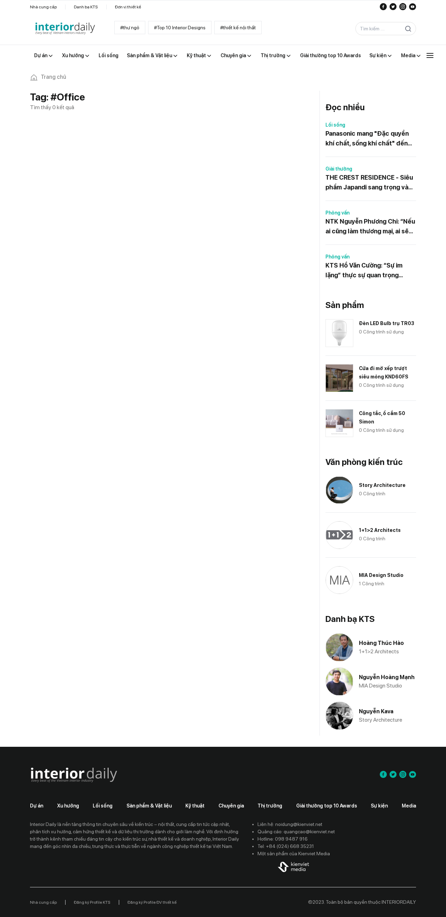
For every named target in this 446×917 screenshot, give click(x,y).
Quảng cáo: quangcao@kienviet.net (296, 831)
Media (409, 806)
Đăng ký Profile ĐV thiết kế (152, 902)
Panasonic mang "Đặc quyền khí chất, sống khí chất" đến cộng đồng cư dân (367, 139)
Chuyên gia (231, 806)
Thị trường (269, 806)
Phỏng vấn (337, 213)
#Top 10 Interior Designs (180, 27)
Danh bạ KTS (86, 7)
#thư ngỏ (129, 27)
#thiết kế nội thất (238, 27)
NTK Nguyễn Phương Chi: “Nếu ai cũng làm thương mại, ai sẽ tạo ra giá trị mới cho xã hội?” (370, 227)
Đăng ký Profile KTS (92, 902)
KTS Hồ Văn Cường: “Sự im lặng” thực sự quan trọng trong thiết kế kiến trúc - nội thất (366, 271)
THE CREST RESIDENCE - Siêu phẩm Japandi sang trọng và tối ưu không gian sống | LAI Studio (369, 183)
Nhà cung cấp (43, 7)
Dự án (36, 806)
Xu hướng (68, 806)
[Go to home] (65, 29)
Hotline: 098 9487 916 (282, 839)
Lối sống (335, 125)
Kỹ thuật (195, 806)
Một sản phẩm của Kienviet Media (293, 853)
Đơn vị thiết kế (128, 7)
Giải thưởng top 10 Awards (326, 806)
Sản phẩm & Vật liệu (149, 806)
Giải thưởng (338, 169)
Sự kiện (379, 806)
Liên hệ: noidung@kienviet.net (289, 824)
